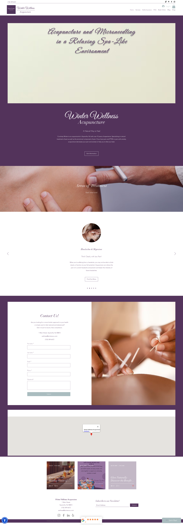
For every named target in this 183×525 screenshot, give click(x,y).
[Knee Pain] (95, 288)
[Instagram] (174, 2)
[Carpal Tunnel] (93, 288)
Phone (29, 370)
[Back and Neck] (87, 288)
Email (29, 361)
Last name (30, 352)
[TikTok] (166, 2)
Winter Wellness (26, 8)
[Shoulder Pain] (91, 288)
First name (30, 343)
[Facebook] (172, 2)
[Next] (175, 253)
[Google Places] (169, 2)
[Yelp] (73, 515)
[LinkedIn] (68, 515)
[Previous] (8, 253)
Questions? (30, 379)
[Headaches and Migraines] (89, 288)
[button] (173, 6)
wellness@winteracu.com (49, 336)
